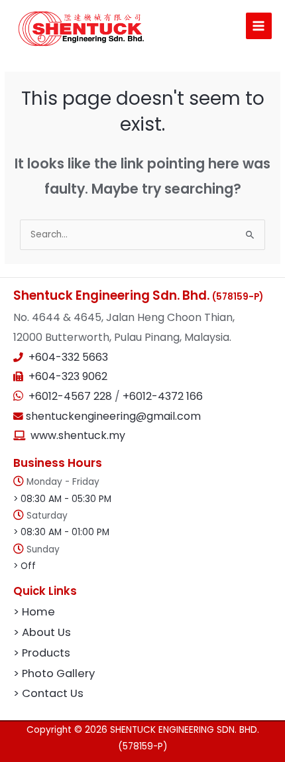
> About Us (42, 632)
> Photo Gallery (54, 673)
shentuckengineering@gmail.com (112, 416)
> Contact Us (48, 693)
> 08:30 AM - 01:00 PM (61, 532)
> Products (41, 653)
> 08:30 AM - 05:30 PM (62, 499)
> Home (34, 611)
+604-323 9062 (67, 376)
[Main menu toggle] (259, 25)
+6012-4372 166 (163, 396)
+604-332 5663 (68, 357)
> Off (24, 566)
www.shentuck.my (77, 435)
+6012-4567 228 (71, 396)
